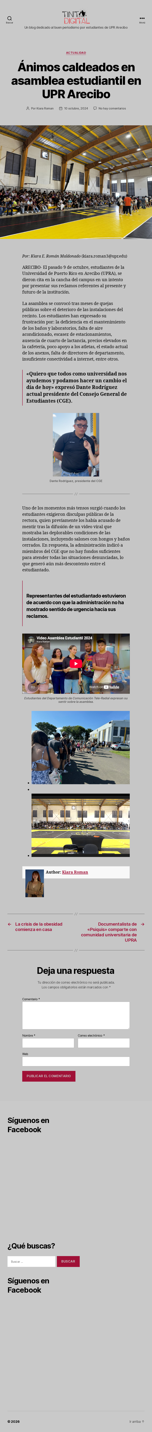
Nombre (28, 1035)
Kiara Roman (45, 108)
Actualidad (76, 52)
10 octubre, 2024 (76, 108)
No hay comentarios (112, 108)
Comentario (31, 999)
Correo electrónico (91, 1035)
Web (25, 1054)
